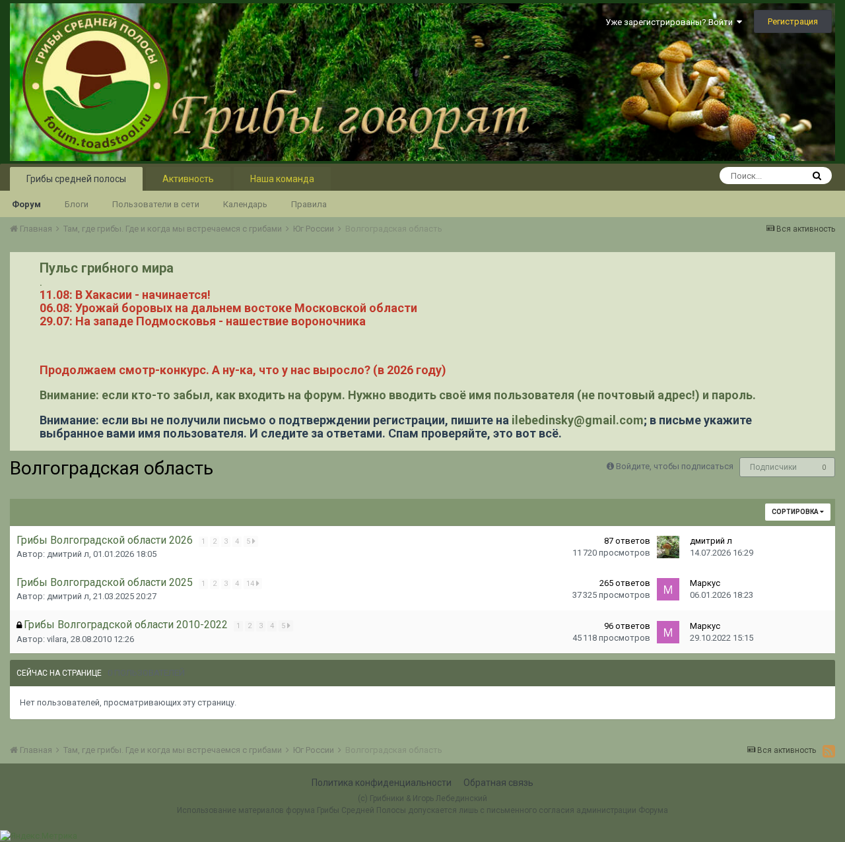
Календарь (245, 204)
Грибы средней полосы (76, 179)
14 (251, 583)
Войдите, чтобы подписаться (674, 466)
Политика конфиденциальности (382, 782)
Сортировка (796, 511)
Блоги (76, 204)
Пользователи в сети (155, 204)
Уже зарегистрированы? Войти (671, 22)
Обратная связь (498, 782)
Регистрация (793, 21)
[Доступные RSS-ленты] (829, 751)
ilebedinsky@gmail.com (578, 420)
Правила (309, 204)
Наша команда (282, 179)
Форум (26, 204)
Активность (188, 179)
